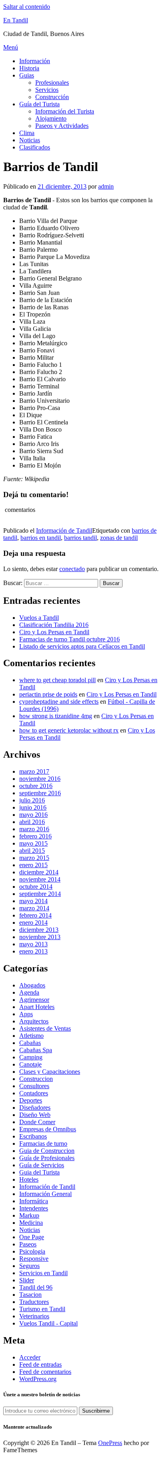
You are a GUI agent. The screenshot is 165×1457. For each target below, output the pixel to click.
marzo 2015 (34, 857)
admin (106, 186)
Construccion (36, 1078)
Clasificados (34, 147)
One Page (31, 1237)
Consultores (34, 1086)
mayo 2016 (33, 814)
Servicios (46, 89)
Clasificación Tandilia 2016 (54, 624)
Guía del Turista (39, 104)
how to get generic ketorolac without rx (69, 730)
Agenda (29, 992)
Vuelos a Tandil (39, 617)
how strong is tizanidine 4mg (55, 716)
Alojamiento (50, 118)
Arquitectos (33, 1021)
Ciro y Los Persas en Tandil (54, 632)
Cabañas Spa (35, 1050)
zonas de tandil (119, 537)
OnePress (110, 1442)
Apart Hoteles (36, 1006)
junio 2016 (32, 807)
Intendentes (33, 1208)
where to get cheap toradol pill (57, 680)
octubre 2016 (35, 785)
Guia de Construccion (46, 1150)
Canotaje (30, 1064)
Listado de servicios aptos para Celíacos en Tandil (82, 646)
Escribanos (33, 1136)
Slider (26, 1280)
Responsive (33, 1258)
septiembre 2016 (40, 793)
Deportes (30, 1100)
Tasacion (30, 1294)
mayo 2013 (33, 944)
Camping (30, 1057)
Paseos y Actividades (62, 125)
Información (34, 61)
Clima (26, 132)
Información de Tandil (64, 530)
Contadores (33, 1093)
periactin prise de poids (48, 694)
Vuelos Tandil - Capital (48, 1323)
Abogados (32, 985)
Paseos (27, 1244)
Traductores (34, 1301)
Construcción (52, 97)
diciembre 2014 (38, 872)
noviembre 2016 (39, 778)
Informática (33, 1201)
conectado (72, 568)
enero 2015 (33, 865)
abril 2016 (32, 821)
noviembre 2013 (39, 937)
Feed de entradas (40, 1364)
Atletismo (31, 1035)
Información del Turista (64, 111)
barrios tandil (80, 537)
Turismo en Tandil (42, 1309)
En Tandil (15, 20)
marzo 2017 (34, 771)
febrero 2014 (35, 915)
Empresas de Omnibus (47, 1129)
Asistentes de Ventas (45, 1028)
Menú (10, 47)
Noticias (29, 140)
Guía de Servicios (41, 1165)
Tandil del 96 (35, 1287)
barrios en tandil (40, 537)
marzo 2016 (34, 829)
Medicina (31, 1222)
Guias (26, 75)
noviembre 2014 (39, 879)
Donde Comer (37, 1122)
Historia (29, 68)
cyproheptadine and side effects (59, 701)
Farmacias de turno (43, 1143)
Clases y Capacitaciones (49, 1071)
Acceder (29, 1357)
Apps (26, 1014)
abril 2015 (32, 850)
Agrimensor (34, 999)
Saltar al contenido (26, 6)
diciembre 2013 (38, 929)
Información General (45, 1193)
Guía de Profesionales (46, 1157)
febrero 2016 (35, 836)
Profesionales (52, 82)
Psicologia (32, 1251)
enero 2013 (33, 951)
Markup (29, 1215)
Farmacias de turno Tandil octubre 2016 (69, 639)
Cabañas (30, 1042)
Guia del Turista (39, 1172)
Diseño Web (34, 1114)
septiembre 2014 (40, 893)
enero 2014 (33, 922)
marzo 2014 (34, 908)
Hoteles (28, 1179)
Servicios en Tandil (43, 1273)
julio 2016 (32, 800)
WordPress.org (37, 1378)
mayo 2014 (33, 901)
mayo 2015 (33, 843)
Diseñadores (34, 1107)
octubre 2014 (35, 886)
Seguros (29, 1265)
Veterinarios (34, 1316)
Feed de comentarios (45, 1371)
